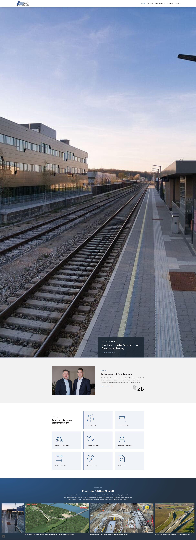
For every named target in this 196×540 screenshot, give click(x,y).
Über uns (150, 3)
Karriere (170, 3)
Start (143, 3)
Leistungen (159, 3)
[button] (3, 519)
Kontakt (177, 3)
